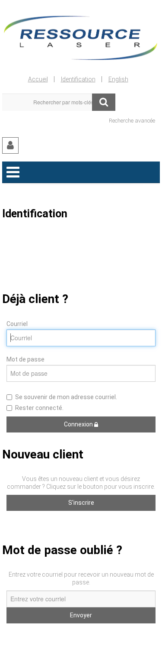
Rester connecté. (39, 407)
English (118, 79)
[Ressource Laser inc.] (81, 36)
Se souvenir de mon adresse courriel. (66, 397)
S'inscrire (81, 502)
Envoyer (81, 615)
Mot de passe (25, 359)
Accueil (38, 79)
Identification (78, 79)
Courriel (17, 323)
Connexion (79, 424)
